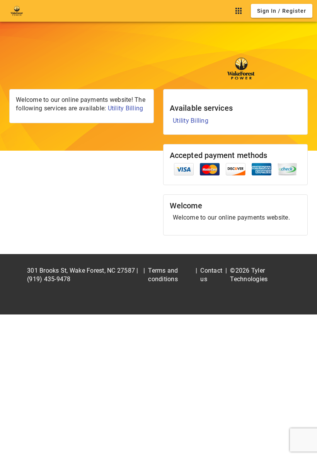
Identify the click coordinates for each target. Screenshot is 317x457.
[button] (238, 11)
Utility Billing (125, 108)
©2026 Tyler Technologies (249, 275)
